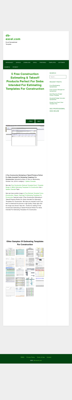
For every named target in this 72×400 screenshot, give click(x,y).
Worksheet (9, 62)
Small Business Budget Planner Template (56, 94)
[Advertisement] (36, 16)
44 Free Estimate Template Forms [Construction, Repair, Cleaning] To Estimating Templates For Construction (24, 195)
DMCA (22, 357)
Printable (43, 62)
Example (7, 67)
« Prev (30, 121)
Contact (49, 357)
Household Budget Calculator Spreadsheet (57, 98)
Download (27, 62)
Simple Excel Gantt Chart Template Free (56, 103)
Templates (52, 62)
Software (61, 62)
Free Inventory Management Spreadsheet (57, 90)
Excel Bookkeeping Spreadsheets (55, 86)
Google (18, 62)
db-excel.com (13, 37)
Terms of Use (41, 357)
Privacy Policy (31, 357)
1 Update (27, 181)
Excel (35, 62)
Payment (15, 67)
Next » (39, 121)
